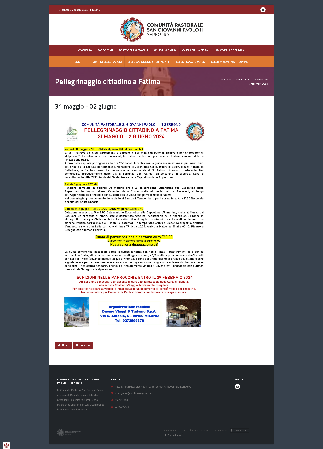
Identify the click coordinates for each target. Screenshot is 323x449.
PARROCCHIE (105, 50)
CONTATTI (81, 61)
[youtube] (263, 9)
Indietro (85, 345)
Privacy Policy (240, 430)
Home (223, 79)
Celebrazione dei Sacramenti (148, 61)
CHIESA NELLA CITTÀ (195, 50)
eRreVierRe (222, 430)
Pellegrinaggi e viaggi (189, 61)
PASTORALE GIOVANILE (134, 50)
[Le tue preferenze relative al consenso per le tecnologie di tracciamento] (6, 445)
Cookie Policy (174, 435)
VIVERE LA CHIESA (165, 50)
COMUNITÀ (85, 50)
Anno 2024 (262, 79)
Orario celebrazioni (107, 61)
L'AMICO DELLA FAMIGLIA (229, 50)
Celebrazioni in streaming (230, 61)
